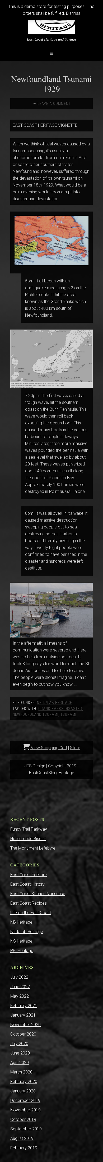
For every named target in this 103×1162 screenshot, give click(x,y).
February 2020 (23, 1081)
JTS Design (34, 765)
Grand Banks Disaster (60, 709)
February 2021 (23, 1005)
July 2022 (19, 977)
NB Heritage (21, 922)
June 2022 (20, 986)
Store (75, 747)
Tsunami (68, 714)
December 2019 (25, 1100)
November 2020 (25, 1024)
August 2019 (22, 1138)
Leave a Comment (54, 103)
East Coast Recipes (28, 903)
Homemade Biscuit (28, 838)
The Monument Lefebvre (32, 848)
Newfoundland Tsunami (35, 714)
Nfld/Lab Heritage (54, 702)
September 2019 (26, 1128)
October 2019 (23, 1119)
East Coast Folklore (28, 874)
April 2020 (19, 1062)
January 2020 (23, 1091)
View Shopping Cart (48, 747)
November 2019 (25, 1109)
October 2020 (23, 1034)
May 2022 (19, 996)
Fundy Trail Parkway (28, 829)
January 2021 (23, 1015)
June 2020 (20, 1053)
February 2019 (23, 1147)
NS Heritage (21, 941)
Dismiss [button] (73, 13)
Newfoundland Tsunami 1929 (51, 83)
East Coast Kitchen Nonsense (37, 893)
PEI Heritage (21, 950)
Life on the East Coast (30, 912)
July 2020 (19, 1043)
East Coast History (27, 884)
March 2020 (21, 1072)
